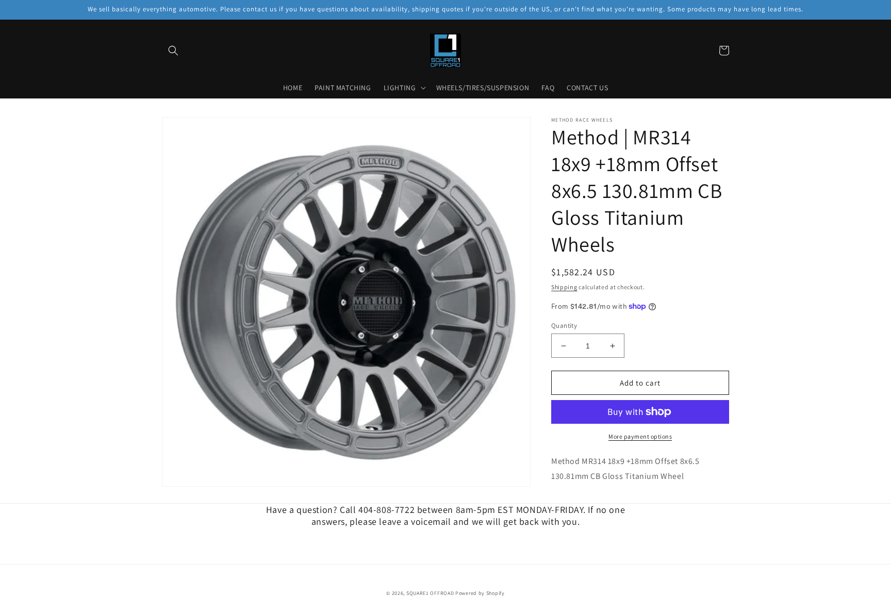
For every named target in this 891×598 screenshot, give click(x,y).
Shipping (564, 287)
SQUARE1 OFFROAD (430, 593)
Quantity (564, 325)
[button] (173, 50)
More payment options (640, 436)
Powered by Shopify (480, 593)
